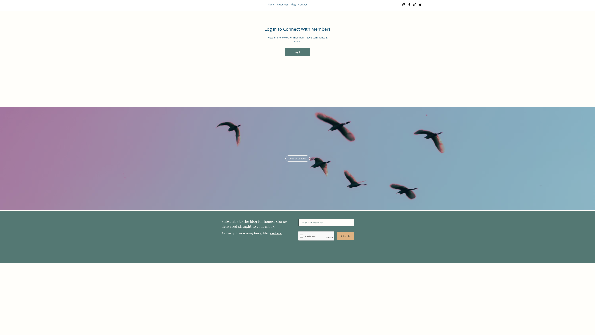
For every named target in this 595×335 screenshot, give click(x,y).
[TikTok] (415, 5)
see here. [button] (276, 233)
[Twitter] (420, 5)
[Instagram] (404, 5)
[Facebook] (409, 5)
